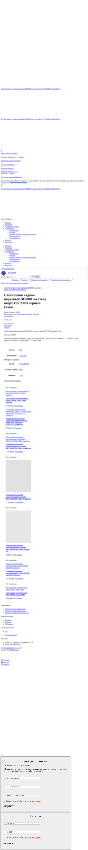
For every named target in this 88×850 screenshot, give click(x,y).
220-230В (22, 356)
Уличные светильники (39, 280)
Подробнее (19, 406)
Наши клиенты (14, 236)
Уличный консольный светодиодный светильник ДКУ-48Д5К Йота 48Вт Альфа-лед (18, 548)
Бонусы (8, 240)
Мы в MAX (12, 273)
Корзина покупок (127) (9, 171)
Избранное (9, 624)
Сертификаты (14, 238)
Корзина (8, 622)
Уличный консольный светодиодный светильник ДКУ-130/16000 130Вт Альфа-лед (18, 497)
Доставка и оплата (12, 227)
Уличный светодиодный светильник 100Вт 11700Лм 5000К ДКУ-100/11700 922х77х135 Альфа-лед (16, 421)
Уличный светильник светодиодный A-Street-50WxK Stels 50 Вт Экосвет (17, 573)
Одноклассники (11, 635)
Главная (15, 280)
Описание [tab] (7, 325)
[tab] (44, 326)
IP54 (21, 370)
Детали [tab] (6, 327)
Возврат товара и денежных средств (22, 234)
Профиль (8, 620)
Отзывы (12, 232)
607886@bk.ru (15, 644)
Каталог (8, 223)
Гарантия (8, 225)
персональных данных (33, 801)
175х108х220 (24, 364)
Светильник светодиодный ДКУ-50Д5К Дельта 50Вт (16, 594)
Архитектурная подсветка (60, 280)
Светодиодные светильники (15, 611)
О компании (9, 228)
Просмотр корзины (8, 177)
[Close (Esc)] (2, 754)
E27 (20, 350)
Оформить (18, 177)
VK (6, 631)
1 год (21, 375)
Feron (6, 312)
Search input (5, 277)
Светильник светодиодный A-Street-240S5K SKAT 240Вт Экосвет (17, 400)
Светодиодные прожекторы (15, 609)
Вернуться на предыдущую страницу (14, 283)
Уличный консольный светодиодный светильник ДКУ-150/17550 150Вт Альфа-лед (18, 446)
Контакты (8, 242)
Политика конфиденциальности (17, 613)
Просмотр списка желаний (10, 161)
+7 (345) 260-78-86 (7, 269)
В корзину (18, 428)
